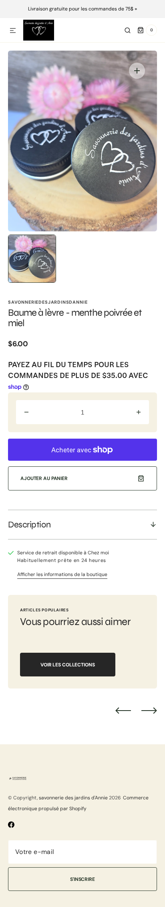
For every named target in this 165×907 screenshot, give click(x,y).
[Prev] (123, 710)
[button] (13, 31)
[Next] (149, 710)
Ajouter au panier (44, 478)
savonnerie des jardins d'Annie (73, 798)
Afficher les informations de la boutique (62, 574)
